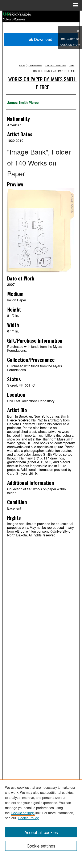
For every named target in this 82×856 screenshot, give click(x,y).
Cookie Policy (28, 817)
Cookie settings (22, 812)
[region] (41, 817)
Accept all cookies (41, 832)
